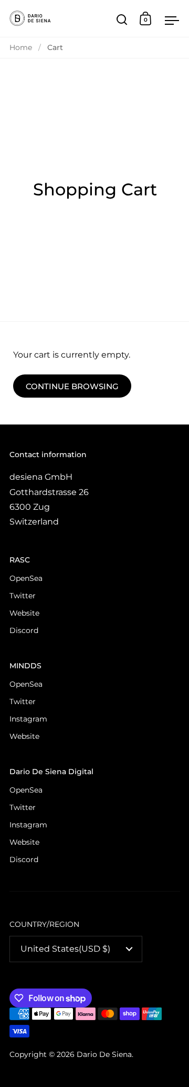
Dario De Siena (104, 1054)
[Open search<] (122, 18)
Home (20, 47)
